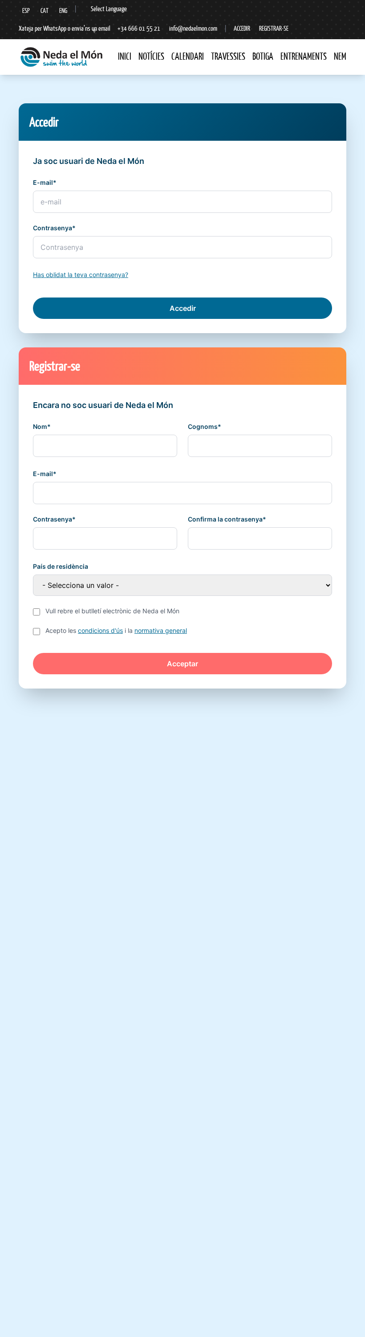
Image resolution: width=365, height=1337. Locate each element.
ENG (63, 10)
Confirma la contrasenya (225, 519)
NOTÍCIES (151, 56)
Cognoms (203, 426)
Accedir (183, 308)
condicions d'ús (100, 630)
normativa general (160, 630)
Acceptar (182, 663)
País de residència (60, 566)
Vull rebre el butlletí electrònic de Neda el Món (112, 611)
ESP (26, 10)
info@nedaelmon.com (193, 28)
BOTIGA (262, 56)
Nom (40, 426)
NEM (340, 56)
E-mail (43, 182)
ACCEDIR (242, 28)
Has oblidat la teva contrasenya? (80, 274)
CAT (45, 10)
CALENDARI (187, 56)
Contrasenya (52, 228)
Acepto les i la (116, 630)
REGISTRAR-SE (273, 28)
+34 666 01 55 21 (139, 28)
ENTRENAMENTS (303, 56)
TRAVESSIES (228, 56)
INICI (124, 56)
